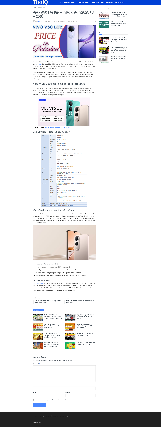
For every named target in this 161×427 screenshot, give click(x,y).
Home (34, 7)
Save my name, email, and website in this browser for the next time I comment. (58, 400)
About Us (40, 416)
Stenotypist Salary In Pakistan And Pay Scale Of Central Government (119, 14)
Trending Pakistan (84, 2)
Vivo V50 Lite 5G (38, 283)
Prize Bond (95, 2)
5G (71, 77)
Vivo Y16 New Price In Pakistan (57, 127)
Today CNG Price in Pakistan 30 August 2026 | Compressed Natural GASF (53, 316)
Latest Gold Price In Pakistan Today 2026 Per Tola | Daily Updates (52, 335)
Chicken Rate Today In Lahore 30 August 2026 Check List (84, 326)
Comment (36, 364)
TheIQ (40, 2)
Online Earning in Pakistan (67, 2)
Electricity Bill (120, 2)
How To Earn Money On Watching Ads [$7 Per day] (118, 58)
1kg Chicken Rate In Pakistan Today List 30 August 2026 (51, 326)
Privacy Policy (64, 416)
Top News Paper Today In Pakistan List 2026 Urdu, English (85, 316)
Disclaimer (55, 416)
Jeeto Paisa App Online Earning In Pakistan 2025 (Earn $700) (119, 39)
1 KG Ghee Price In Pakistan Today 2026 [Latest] (86, 343)
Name (35, 385)
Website (68, 392)
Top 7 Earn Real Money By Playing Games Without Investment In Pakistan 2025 (119, 49)
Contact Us (48, 416)
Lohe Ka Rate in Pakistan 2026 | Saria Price (85, 334)
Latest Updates (41, 7)
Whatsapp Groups (107, 2)
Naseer (40, 21)
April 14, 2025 (48, 21)
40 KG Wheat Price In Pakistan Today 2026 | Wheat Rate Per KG (51, 344)
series (40, 64)
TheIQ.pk (35, 422)
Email (35, 392)
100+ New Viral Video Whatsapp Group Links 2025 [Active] (118, 23)
